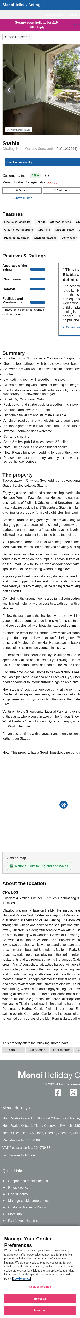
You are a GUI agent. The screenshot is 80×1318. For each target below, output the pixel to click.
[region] (40, 1272)
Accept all (40, 1310)
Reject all (40, 1298)
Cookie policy (21, 1278)
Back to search (19, 37)
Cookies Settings (40, 1286)
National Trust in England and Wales (41, 866)
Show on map (23, 197)
